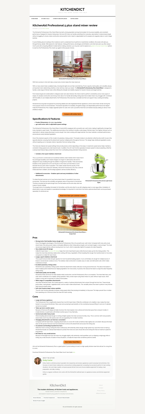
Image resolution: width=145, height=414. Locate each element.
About (101, 385)
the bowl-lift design (53, 251)
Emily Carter (48, 360)
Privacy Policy (101, 390)
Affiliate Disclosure (101, 393)
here (74, 352)
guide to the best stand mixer (99, 46)
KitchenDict (58, 385)
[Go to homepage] (72, 10)
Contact (101, 388)
